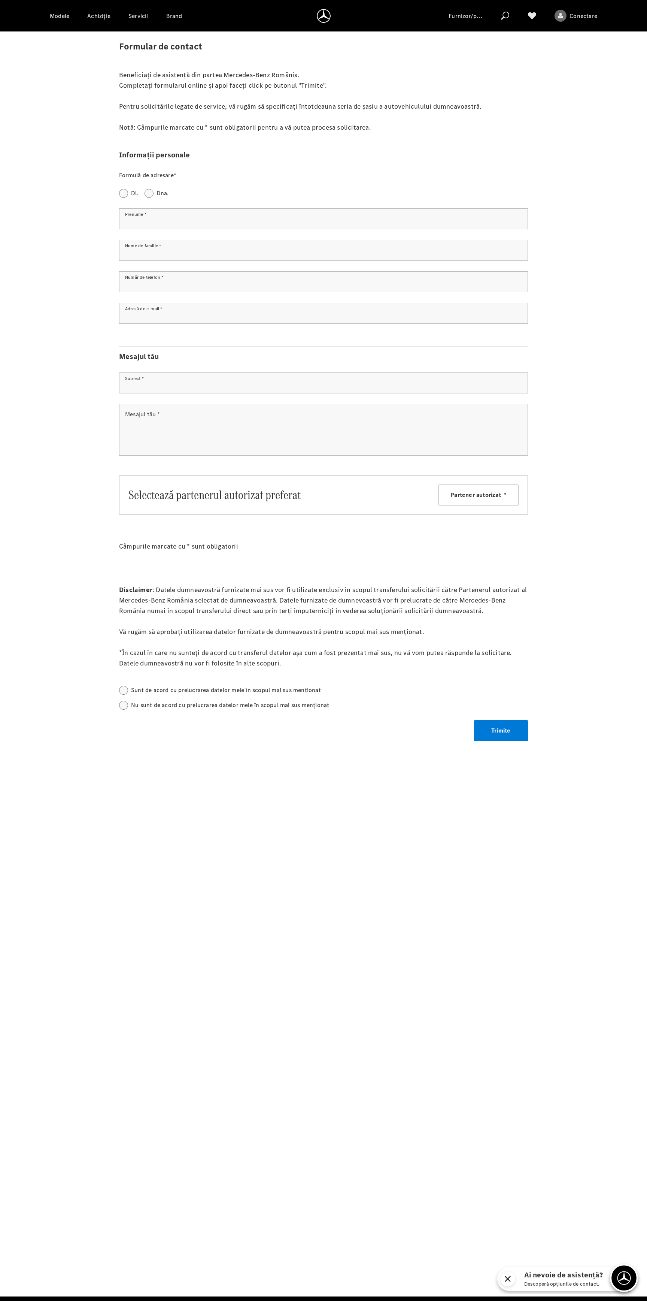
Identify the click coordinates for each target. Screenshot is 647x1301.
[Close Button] (507, 1278)
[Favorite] (532, 16)
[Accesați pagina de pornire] (323, 15)
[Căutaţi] (505, 16)
